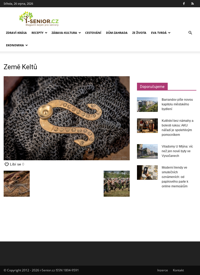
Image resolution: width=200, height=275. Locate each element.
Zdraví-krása (16, 33)
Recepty (37, 33)
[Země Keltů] (67, 159)
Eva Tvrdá (159, 33)
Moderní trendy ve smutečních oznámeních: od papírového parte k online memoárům (175, 177)
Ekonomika (15, 45)
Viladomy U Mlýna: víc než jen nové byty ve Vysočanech (177, 151)
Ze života (139, 33)
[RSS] (192, 3)
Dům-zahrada (117, 33)
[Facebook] (184, 3)
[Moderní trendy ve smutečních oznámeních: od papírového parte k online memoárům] (147, 172)
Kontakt (178, 270)
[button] (190, 32)
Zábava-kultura (64, 33)
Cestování (93, 33)
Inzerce (162, 270)
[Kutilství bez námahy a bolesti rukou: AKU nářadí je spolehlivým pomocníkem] (147, 125)
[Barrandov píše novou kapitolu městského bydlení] (147, 104)
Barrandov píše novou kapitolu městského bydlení (177, 104)
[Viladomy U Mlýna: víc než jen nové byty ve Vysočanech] (147, 151)
